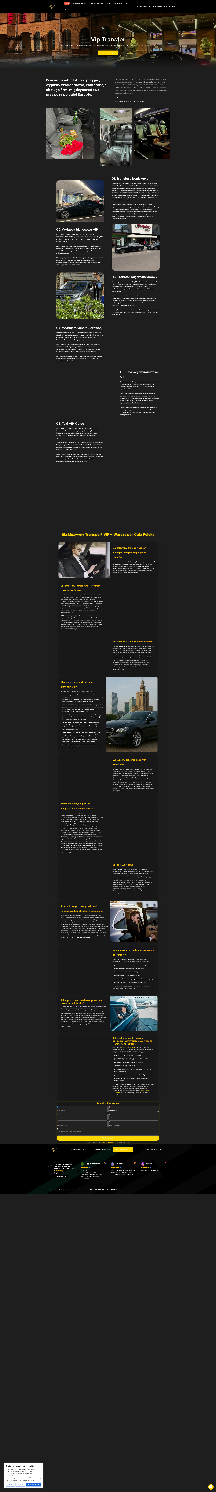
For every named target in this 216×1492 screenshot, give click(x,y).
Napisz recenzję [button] (60, 1177)
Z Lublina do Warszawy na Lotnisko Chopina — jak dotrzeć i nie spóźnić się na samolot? (52, 506)
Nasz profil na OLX (112, 1189)
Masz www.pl (75, 1189)
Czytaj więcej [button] (78, 1179)
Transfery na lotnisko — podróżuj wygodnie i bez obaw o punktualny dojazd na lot (124, 503)
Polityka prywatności (97, 1189)
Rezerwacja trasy (106, 53)
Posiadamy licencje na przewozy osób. (130, 98)
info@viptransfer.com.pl (162, 6)
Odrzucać (20, 1484)
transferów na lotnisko (129, 1047)
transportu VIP (130, 79)
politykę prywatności (108, 1142)
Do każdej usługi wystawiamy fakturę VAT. (131, 101)
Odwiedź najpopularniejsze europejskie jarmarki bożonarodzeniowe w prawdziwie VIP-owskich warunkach (162, 503)
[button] (168, 1171)
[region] (23, 1475)
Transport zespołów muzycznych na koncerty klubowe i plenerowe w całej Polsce (89, 506)
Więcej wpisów (172, 470)
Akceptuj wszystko (33, 1484)
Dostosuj (10, 1484)
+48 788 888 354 (145, 6)
